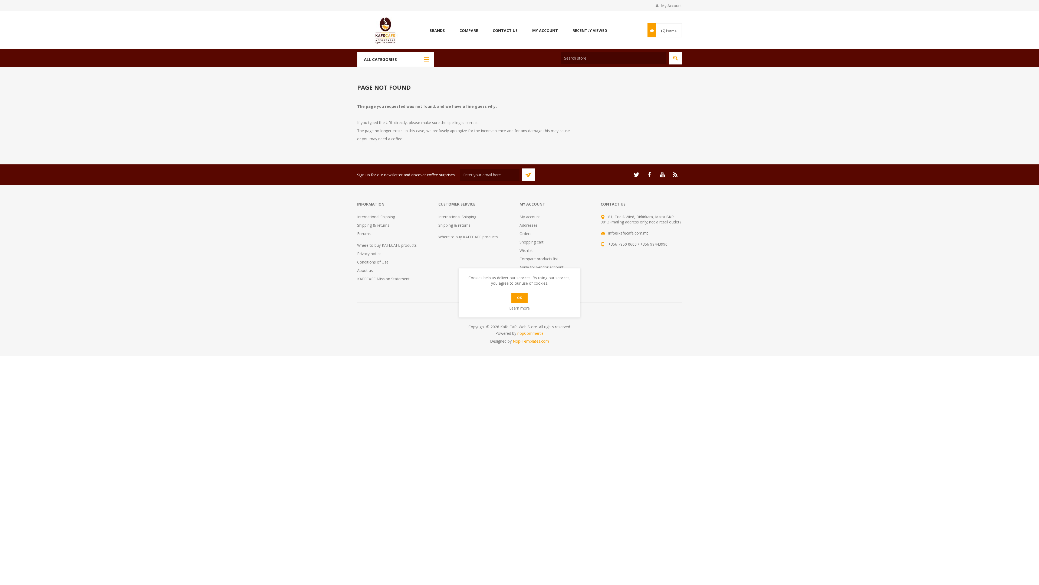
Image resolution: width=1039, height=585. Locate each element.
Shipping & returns (373, 225)
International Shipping (376, 216)
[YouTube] (662, 174)
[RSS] (675, 174)
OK (519, 297)
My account (530, 216)
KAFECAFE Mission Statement (383, 278)
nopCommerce (530, 333)
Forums (364, 233)
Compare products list (539, 258)
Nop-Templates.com (531, 341)
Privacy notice (369, 253)
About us (365, 270)
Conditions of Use (373, 262)
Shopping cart (532, 242)
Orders (525, 233)
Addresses (529, 225)
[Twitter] (636, 174)
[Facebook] (649, 174)
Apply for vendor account (542, 267)
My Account (671, 5)
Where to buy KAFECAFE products (387, 245)
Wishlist (526, 250)
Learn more (519, 308)
